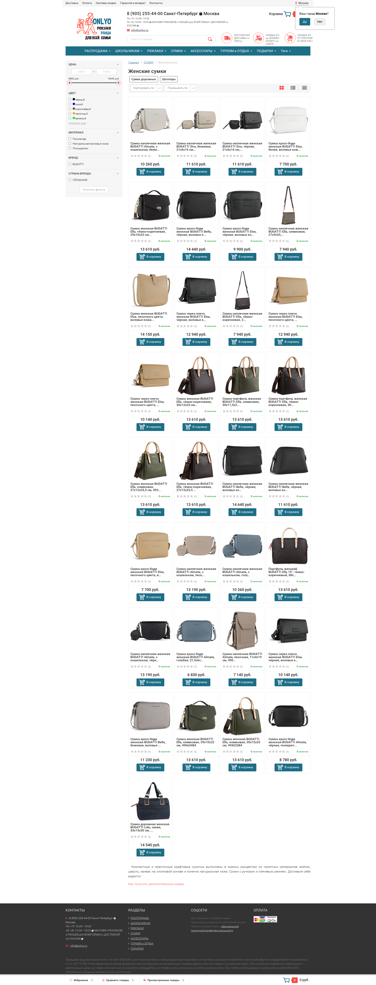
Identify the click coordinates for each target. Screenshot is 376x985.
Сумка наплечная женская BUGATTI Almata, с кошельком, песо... (196, 572)
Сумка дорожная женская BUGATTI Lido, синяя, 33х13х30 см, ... (149, 827)
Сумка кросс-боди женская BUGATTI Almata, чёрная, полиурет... (287, 742)
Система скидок (106, 2)
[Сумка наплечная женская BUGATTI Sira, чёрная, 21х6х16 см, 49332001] (242, 120)
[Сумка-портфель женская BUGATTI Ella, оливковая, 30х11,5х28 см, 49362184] (242, 375)
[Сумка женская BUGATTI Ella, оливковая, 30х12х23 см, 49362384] (242, 716)
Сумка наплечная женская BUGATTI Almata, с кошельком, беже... (150, 146)
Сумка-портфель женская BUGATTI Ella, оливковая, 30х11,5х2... (241, 402)
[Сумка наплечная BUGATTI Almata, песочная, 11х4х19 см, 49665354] (242, 631)
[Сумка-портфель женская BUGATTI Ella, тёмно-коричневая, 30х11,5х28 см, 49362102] (288, 375)
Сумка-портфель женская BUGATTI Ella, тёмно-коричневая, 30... (287, 402)
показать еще (77, 123)
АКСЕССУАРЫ (201, 51)
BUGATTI (78, 164)
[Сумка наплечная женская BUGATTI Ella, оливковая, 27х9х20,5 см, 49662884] (288, 205)
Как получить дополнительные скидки (156, 884)
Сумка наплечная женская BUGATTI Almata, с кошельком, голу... (242, 572)
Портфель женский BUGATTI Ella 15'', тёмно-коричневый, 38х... (286, 572)
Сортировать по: (144, 87)
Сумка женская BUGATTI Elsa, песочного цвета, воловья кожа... (148, 317)
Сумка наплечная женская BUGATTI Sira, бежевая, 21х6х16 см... (196, 146)
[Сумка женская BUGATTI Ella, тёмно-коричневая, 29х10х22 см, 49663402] (150, 205)
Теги (284, 51)
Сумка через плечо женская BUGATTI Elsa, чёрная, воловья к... (193, 317)
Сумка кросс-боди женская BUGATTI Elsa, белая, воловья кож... (285, 146)
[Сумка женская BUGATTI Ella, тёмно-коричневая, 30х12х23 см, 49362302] (196, 375)
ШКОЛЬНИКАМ (127, 51)
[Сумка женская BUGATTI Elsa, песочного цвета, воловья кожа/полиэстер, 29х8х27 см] (150, 290)
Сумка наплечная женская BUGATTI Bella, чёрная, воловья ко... (242, 487)
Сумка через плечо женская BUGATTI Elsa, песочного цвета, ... (285, 317)
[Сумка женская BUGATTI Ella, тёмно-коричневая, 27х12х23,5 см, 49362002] (196, 460)
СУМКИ (177, 51)
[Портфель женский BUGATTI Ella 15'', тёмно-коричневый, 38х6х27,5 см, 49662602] (288, 546)
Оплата (87, 2)
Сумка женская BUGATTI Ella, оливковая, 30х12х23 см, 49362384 (241, 742)
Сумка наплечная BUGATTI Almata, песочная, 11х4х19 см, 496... (242, 657)
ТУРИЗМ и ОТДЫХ (234, 51)
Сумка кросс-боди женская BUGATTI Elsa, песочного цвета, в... (147, 572)
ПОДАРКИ (265, 51)
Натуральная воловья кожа (90, 143)
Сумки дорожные (143, 79)
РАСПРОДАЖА (96, 51)
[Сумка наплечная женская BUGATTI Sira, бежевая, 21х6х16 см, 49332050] (196, 120)
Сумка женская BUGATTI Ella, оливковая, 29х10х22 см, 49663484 (195, 742)
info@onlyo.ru (139, 30)
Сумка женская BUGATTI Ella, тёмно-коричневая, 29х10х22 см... (148, 232)
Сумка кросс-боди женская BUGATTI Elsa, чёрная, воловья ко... (239, 232)
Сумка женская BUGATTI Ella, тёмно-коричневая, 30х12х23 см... (194, 402)
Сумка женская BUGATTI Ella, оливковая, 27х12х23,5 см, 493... (148, 487)
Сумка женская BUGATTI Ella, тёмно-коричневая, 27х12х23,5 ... (194, 487)
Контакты (156, 2)
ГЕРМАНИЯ (79, 180)
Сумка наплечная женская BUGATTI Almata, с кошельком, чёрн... (150, 657)
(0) (149, 156)
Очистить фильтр (94, 189)
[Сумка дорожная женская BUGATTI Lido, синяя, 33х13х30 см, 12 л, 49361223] (150, 801)
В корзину (153, 171)
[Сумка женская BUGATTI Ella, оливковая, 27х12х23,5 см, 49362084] (150, 460)
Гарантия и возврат (133, 2)
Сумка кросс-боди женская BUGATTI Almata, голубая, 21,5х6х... (195, 657)
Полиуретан (80, 148)
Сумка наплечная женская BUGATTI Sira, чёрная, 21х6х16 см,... (242, 146)
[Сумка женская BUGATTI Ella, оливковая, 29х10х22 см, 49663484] (196, 716)
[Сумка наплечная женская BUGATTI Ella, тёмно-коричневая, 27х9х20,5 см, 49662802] (242, 290)
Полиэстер (79, 138)
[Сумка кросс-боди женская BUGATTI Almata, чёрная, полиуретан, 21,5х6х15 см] (288, 716)
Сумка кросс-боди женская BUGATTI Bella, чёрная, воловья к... (194, 232)
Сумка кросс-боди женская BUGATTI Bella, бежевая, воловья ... (148, 742)
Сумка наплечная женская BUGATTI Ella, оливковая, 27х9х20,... (288, 232)
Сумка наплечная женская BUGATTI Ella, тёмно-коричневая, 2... (242, 317)
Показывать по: (178, 87)
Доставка (72, 2)
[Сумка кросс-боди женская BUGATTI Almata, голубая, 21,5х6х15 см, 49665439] (196, 631)
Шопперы (169, 79)
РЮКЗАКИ (155, 51)
